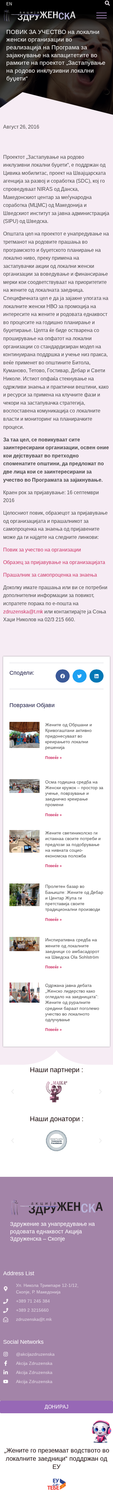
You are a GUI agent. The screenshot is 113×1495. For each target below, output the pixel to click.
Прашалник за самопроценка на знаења (50, 575)
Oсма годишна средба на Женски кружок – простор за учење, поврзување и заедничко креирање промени (74, 793)
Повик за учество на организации (42, 549)
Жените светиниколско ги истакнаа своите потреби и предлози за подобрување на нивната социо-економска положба (73, 844)
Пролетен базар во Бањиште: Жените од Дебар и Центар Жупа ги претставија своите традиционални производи (74, 898)
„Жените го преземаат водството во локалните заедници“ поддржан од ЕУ (56, 1458)
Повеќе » (53, 758)
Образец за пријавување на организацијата (54, 562)
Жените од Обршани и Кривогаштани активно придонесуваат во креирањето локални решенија (68, 736)
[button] (107, 3)
